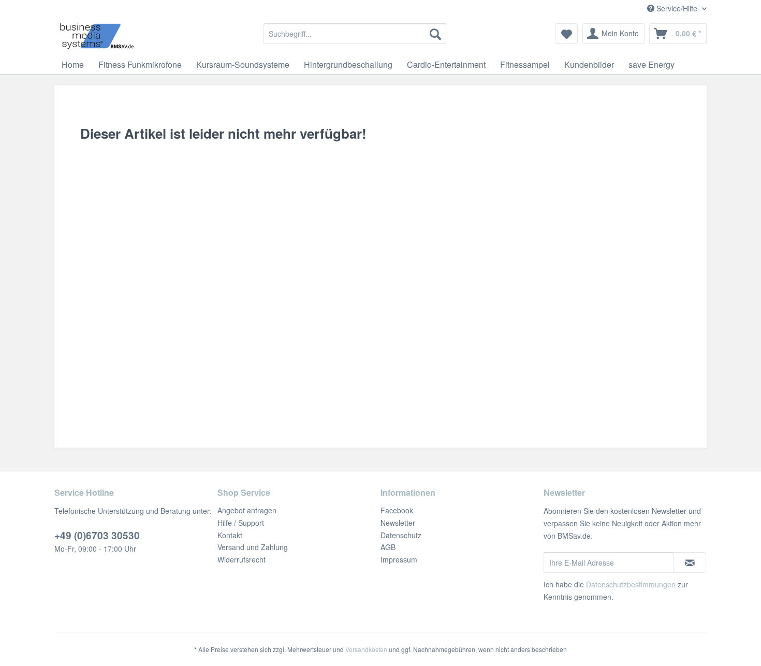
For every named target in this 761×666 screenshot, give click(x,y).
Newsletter (397, 522)
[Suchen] (435, 33)
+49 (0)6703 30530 (97, 535)
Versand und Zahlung (252, 547)
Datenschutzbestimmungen (631, 584)
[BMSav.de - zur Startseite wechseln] (97, 36)
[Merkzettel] (566, 33)
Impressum (398, 559)
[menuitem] (355, 33)
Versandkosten (366, 649)
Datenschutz (400, 535)
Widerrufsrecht (241, 559)
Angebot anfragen (246, 510)
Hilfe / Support (240, 522)
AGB (388, 547)
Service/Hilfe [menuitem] (676, 8)
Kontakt (229, 535)
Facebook (396, 510)
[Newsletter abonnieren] (690, 562)
